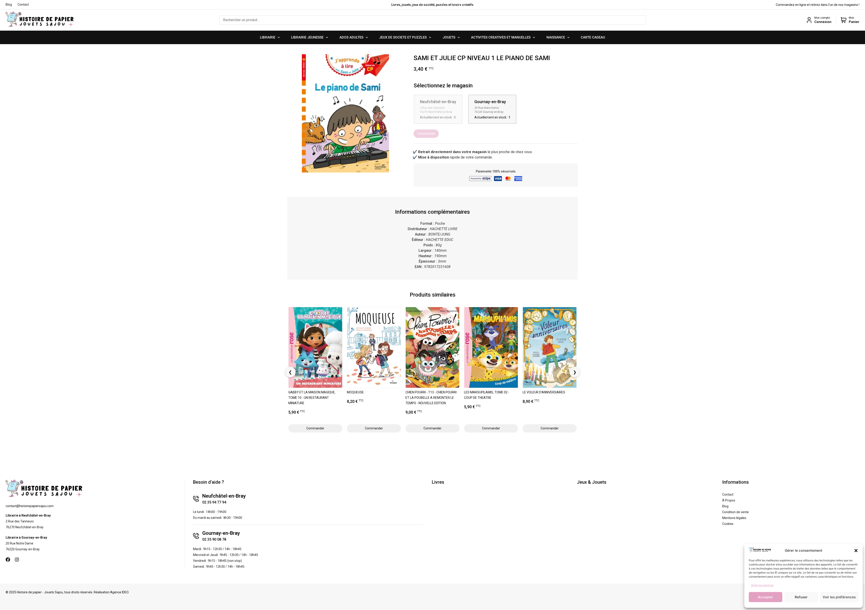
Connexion (822, 22)
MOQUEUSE (355, 392)
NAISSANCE (555, 37)
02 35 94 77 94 (214, 502)
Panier (854, 22)
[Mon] (844, 20)
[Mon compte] (809, 20)
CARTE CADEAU (593, 37)
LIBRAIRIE (267, 37)
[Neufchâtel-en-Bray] (196, 499)
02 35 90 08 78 (214, 539)
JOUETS (449, 37)
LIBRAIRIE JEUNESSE (307, 37)
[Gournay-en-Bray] (196, 536)
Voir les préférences (839, 597)
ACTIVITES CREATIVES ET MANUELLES (500, 37)
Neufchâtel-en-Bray (224, 496)
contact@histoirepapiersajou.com (30, 506)
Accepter (765, 597)
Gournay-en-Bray (221, 533)
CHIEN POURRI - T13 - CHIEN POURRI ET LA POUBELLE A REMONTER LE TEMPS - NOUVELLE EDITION (431, 397)
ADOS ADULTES (351, 37)
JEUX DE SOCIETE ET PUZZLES (403, 37)
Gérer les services (762, 585)
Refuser (801, 597)
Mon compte (822, 17)
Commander (426, 133)
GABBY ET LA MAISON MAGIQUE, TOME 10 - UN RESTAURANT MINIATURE (311, 397)
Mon (851, 17)
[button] (856, 550)
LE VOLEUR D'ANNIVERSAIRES (544, 392)
